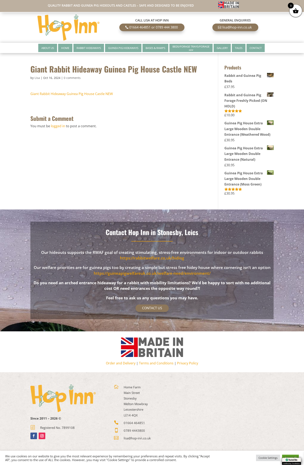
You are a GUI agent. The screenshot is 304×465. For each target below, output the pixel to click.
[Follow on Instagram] (42, 436)
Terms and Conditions (156, 363)
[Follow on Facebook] (33, 436)
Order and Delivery (120, 363)
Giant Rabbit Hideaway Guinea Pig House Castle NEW (71, 94)
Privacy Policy (187, 363)
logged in (58, 126)
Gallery (222, 48)
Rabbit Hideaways (89, 48)
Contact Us (152, 308)
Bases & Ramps (155, 48)
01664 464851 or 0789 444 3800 (153, 27)
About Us (47, 48)
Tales (238, 48)
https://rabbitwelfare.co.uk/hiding (152, 258)
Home (65, 48)
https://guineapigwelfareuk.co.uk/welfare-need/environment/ (152, 273)
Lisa (37, 78)
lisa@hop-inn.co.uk (237, 27)
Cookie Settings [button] (268, 458)
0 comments (72, 78)
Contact (256, 48)
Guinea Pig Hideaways (123, 48)
